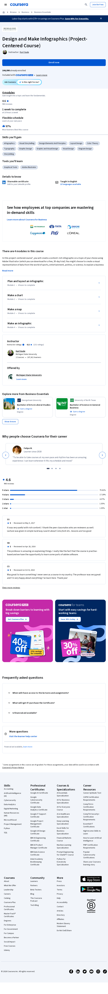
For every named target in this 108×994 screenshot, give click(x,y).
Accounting (8, 789)
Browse (13, 12)
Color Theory (92, 143)
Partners (34, 885)
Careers (7, 894)
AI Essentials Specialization (63, 794)
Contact (60, 906)
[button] (21, 379)
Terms (59, 889)
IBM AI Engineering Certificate (38, 839)
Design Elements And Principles (52, 143)
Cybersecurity (10, 800)
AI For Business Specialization (63, 801)
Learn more (41, 75)
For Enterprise (10, 925)
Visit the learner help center (23, 736)
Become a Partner (11, 937)
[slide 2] (52, 468)
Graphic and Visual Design (47, 148)
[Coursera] (19, 4)
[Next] (102, 455)
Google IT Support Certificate (38, 815)
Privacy (60, 894)
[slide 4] (59, 468)
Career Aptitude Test (92, 793)
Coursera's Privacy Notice (13, 767)
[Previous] (5, 455)
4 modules (8, 93)
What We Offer (10, 885)
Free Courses (9, 946)
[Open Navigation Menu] (5, 4)
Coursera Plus (10, 902)
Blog (32, 894)
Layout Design (76, 143)
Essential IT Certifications (89, 825)
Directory (61, 915)
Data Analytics (10, 804)
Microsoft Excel (10, 820)
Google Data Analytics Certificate (38, 808)
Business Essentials (42, 12)
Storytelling (9, 154)
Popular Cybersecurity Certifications (89, 855)
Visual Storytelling (26, 143)
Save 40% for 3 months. (77, 18)
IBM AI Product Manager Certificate (38, 846)
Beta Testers (35, 889)
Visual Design (68, 148)
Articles (60, 910)
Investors (61, 885)
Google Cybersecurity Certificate (36, 800)
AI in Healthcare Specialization (63, 815)
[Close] (101, 18)
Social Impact (9, 941)
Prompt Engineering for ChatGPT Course (65, 853)
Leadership (8, 889)
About (6, 881)
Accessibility (62, 902)
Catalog (7, 898)
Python (7, 828)
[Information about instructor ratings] (23, 345)
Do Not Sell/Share (64, 930)
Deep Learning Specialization (63, 822)
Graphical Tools (10, 167)
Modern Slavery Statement (63, 925)
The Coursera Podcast (36, 899)
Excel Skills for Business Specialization (63, 831)
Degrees (7, 920)
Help (59, 898)
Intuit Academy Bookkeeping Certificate (36, 862)
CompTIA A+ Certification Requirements (89, 807)
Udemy (7, 950)
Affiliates (60, 919)
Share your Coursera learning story (92, 863)
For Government (11, 929)
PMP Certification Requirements (90, 846)
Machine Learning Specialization (64, 846)
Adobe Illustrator (29, 167)
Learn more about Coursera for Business (27, 219)
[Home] (3, 12)
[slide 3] (56, 468)
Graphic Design (25, 148)
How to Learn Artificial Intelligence (92, 839)
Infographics (9, 143)
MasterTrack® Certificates (10, 915)
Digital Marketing (11, 808)
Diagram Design (85, 148)
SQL (5, 832)
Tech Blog (34, 905)
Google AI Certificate (39, 793)
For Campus (9, 933)
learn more (27, 746)
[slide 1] (48, 468)
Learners (34, 881)
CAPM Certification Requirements (91, 798)
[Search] (86, 4)
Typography (9, 148)
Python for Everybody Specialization (63, 862)
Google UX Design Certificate (37, 832)
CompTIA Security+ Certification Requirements (91, 817)
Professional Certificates (9, 908)
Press (59, 881)
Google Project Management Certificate (36, 824)
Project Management (13, 824)
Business (25, 12)
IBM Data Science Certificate (37, 853)
